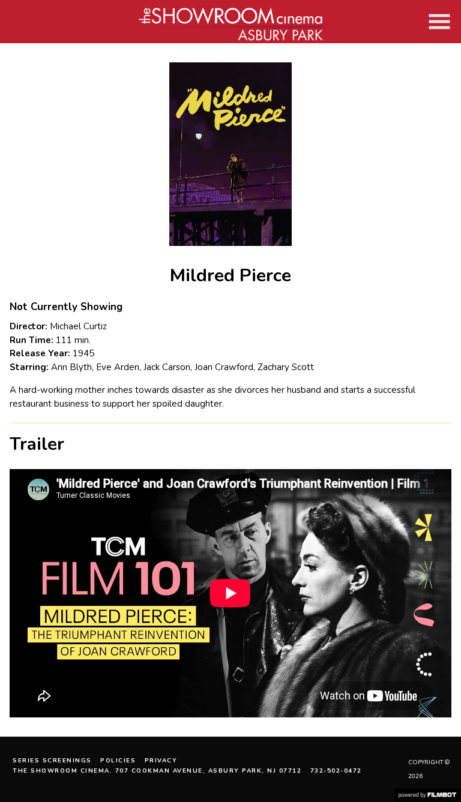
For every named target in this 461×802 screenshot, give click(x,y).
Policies (118, 760)
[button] (439, 21)
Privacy (161, 760)
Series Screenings (52, 760)
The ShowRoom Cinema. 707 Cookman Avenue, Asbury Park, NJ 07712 (157, 771)
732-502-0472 (336, 771)
